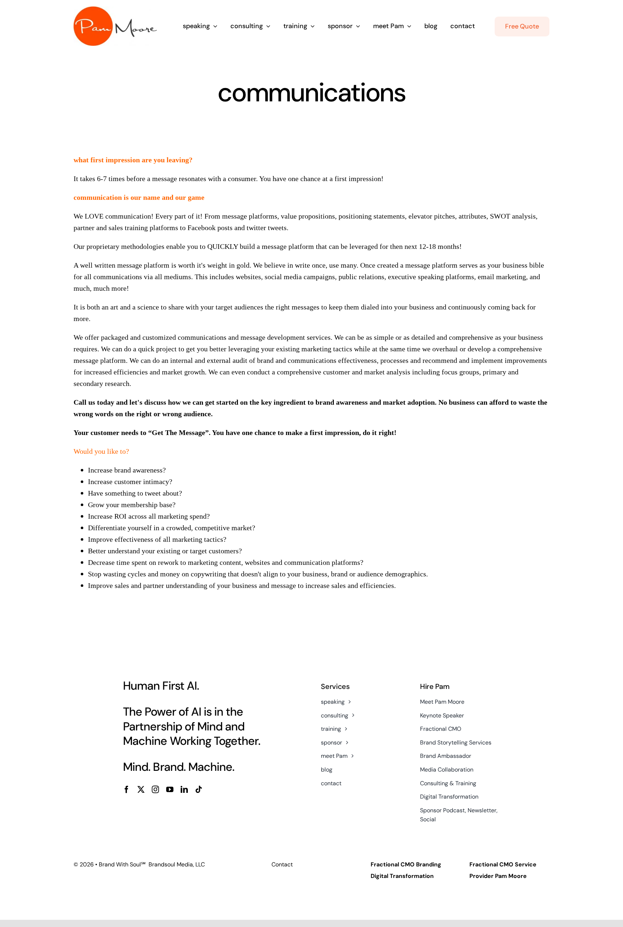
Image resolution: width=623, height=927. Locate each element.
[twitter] (141, 789)
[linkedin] (184, 789)
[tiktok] (198, 789)
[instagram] (155, 789)
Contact (282, 864)
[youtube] (169, 789)
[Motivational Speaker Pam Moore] (115, 10)
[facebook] (126, 789)
